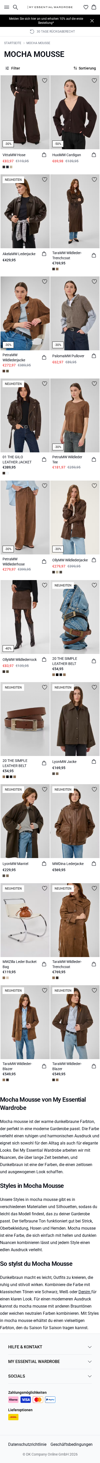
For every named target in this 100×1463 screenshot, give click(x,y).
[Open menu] (5, 7)
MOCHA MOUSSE (38, 43)
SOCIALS (16, 1376)
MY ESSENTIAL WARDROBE (34, 1361)
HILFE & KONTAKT (25, 1347)
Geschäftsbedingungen (72, 1444)
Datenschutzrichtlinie (27, 1444)
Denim (84, 1291)
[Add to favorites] (45, 80)
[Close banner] (92, 21)
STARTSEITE (12, 43)
